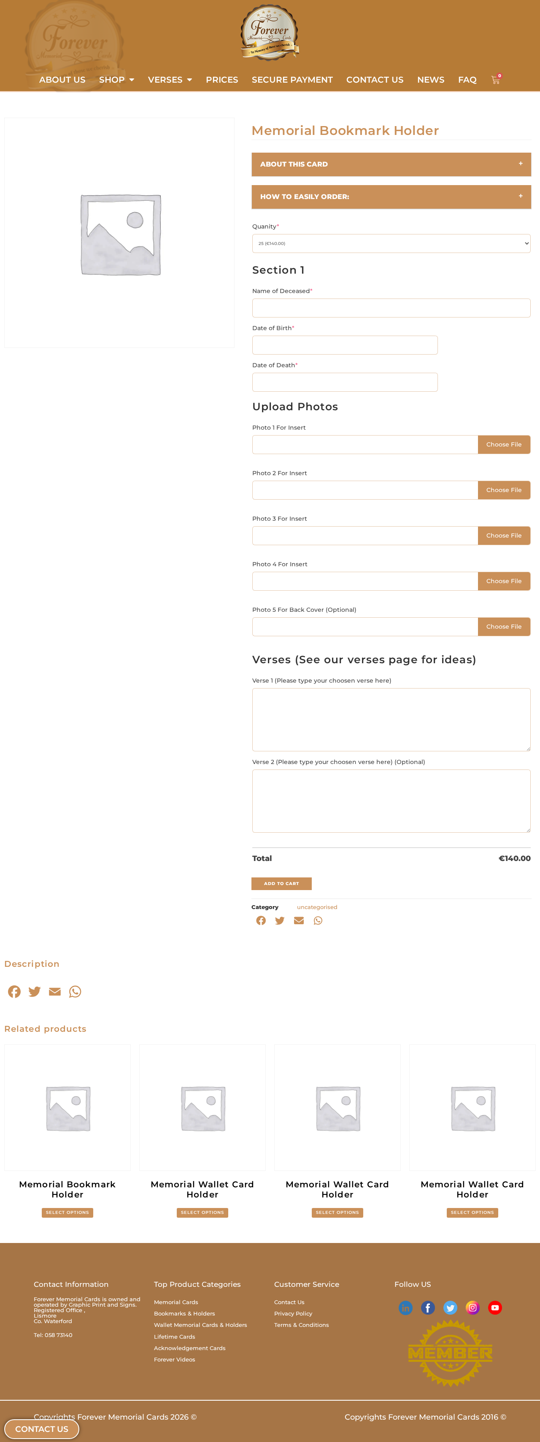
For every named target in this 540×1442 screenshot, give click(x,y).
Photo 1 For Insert (279, 427)
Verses (165, 80)
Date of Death (275, 365)
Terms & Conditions (301, 1324)
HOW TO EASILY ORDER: (304, 197)
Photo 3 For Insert (279, 518)
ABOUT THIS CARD (294, 164)
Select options (67, 1212)
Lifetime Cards (174, 1336)
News (431, 80)
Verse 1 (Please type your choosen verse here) (322, 680)
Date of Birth (273, 328)
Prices (222, 80)
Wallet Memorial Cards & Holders (200, 1324)
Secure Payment (292, 80)
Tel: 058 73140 (53, 1335)
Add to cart (281, 883)
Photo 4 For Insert (280, 564)
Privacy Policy (293, 1313)
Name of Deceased (282, 291)
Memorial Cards (176, 1302)
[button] (391, 164)
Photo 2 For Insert (279, 473)
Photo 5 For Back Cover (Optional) (304, 609)
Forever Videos (174, 1359)
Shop (112, 80)
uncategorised (317, 907)
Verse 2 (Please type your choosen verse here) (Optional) (338, 762)
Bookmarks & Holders (184, 1313)
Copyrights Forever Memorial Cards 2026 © (115, 1417)
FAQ (467, 80)
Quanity (265, 226)
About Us (62, 80)
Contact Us (375, 80)
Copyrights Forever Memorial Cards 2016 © (425, 1417)
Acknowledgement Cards (190, 1348)
